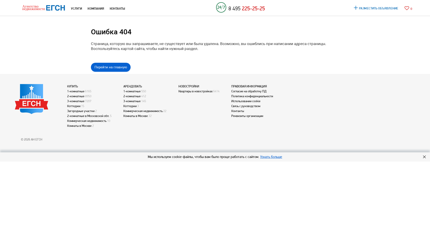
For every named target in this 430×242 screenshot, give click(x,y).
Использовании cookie (245, 101)
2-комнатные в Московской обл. (88, 116)
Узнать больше (271, 157)
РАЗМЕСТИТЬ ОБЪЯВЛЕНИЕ (378, 8)
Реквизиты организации (247, 116)
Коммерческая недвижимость (86, 121)
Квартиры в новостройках (195, 91)
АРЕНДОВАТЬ (132, 86)
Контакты (237, 111)
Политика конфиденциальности (252, 96)
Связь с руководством (245, 106)
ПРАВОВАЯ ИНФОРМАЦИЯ (249, 86)
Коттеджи (73, 106)
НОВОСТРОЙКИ (188, 86)
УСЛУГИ (76, 8)
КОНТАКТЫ (117, 8)
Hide (424, 156)
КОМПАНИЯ (96, 8)
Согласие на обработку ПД (249, 91)
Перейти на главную (111, 67)
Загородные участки (81, 111)
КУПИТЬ (72, 86)
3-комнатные (75, 101)
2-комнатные (75, 96)
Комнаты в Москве (79, 125)
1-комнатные (75, 91)
